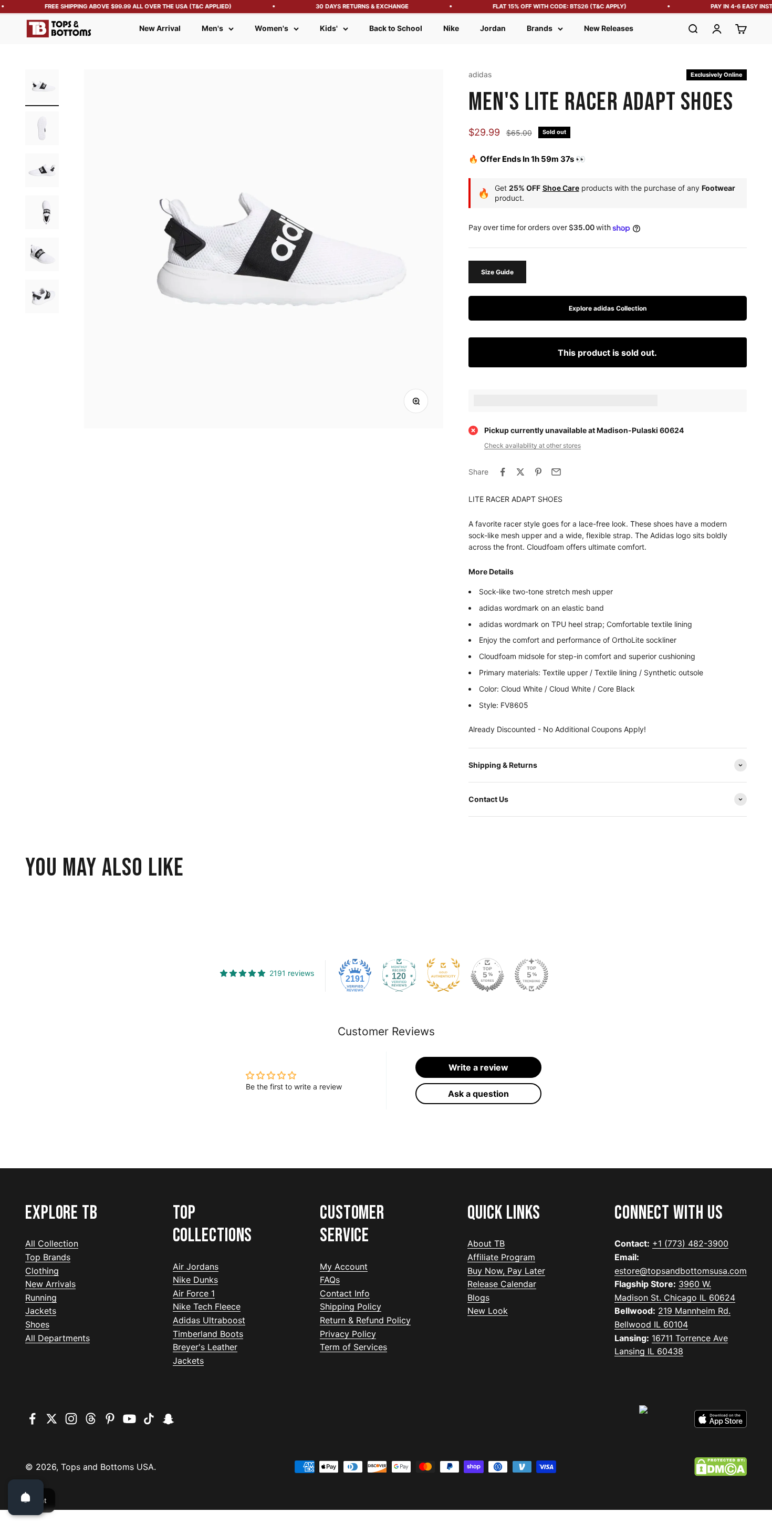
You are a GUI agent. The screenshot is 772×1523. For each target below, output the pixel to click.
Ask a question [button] (478, 1093)
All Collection (51, 1243)
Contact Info (345, 1293)
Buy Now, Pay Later (506, 1270)
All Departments (57, 1338)
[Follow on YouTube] (129, 1419)
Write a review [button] (478, 1067)
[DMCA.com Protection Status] (720, 1466)
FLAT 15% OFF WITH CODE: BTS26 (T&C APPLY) (546, 6)
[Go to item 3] (42, 171)
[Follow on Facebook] (32, 1419)
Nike (451, 28)
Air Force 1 (194, 1293)
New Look (487, 1310)
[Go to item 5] (42, 256)
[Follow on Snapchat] (168, 1419)
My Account (344, 1266)
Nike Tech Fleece (207, 1306)
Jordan (493, 28)
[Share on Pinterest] (538, 472)
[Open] (26, 1497)
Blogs (478, 1297)
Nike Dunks (195, 1279)
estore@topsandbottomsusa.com (680, 1270)
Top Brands (47, 1257)
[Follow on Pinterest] (110, 1419)
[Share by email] (556, 472)
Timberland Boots (208, 1334)
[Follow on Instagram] (71, 1419)
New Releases (608, 28)
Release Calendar (501, 1284)
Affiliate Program (501, 1257)
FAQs (330, 1279)
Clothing (42, 1270)
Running (41, 1297)
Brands (539, 28)
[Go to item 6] (42, 298)
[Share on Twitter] (520, 472)
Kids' (329, 28)
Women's (271, 28)
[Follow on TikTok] (149, 1419)
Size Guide (497, 272)
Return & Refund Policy (365, 1320)
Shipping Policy (350, 1306)
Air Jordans (195, 1266)
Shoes (37, 1324)
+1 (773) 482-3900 (690, 1243)
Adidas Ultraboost (209, 1320)
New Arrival (160, 28)
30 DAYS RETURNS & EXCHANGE (348, 6)
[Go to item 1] (42, 87)
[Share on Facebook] (503, 472)
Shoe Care (561, 187)
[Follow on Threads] (91, 1419)
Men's (212, 28)
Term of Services (353, 1347)
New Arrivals (50, 1284)
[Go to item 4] (42, 213)
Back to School (395, 28)
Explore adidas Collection (607, 308)
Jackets (40, 1310)
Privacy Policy (348, 1334)
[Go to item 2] (42, 129)
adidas (480, 74)
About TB (486, 1243)
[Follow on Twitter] (52, 1419)
